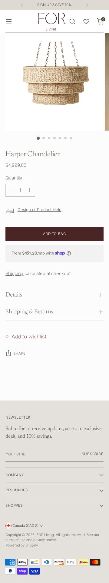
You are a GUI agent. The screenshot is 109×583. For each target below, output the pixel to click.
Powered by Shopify (21, 545)
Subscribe (93, 454)
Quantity (13, 178)
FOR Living (45, 535)
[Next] (87, 5)
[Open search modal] (72, 21)
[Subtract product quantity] (11, 190)
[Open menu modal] (8, 21)
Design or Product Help (39, 209)
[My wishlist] (86, 21)
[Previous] (21, 5)
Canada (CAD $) (25, 526)
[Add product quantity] (29, 190)
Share (19, 353)
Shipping (14, 273)
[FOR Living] (52, 21)
